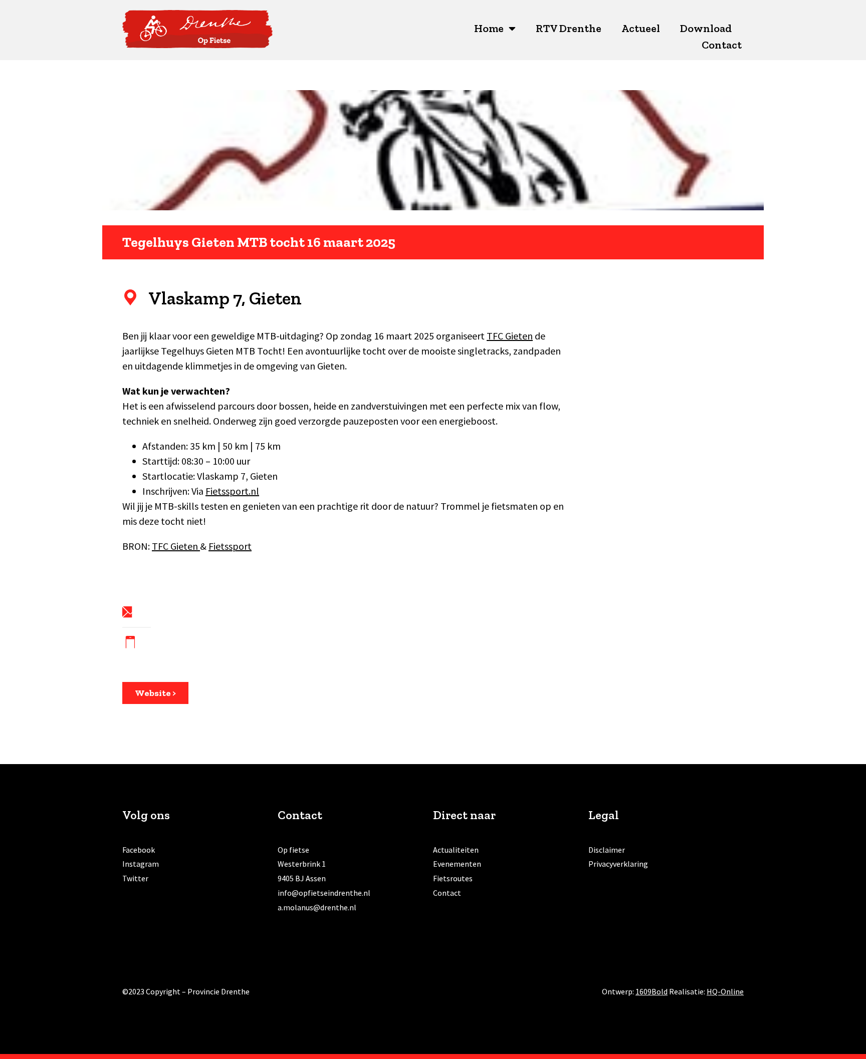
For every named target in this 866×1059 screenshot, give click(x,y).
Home (489, 28)
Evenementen (457, 864)
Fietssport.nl (232, 491)
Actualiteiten (456, 850)
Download (706, 28)
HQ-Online (725, 991)
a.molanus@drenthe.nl (317, 907)
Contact (722, 45)
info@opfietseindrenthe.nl (324, 893)
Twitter (135, 878)
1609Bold (651, 991)
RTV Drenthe (568, 28)
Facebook (138, 850)
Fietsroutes (453, 878)
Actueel (640, 28)
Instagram (140, 864)
